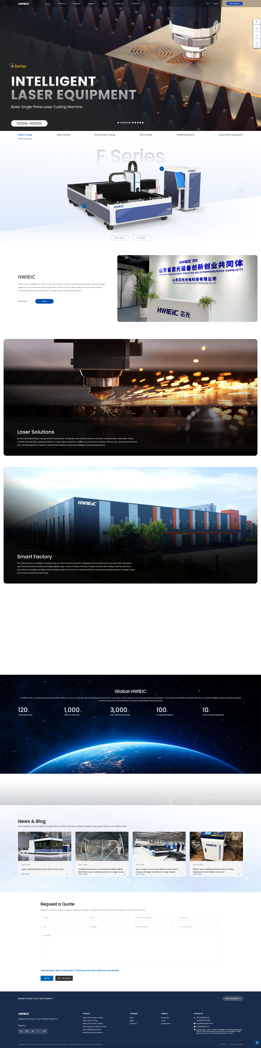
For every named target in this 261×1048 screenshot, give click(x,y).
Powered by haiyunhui (94, 1044)
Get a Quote (120, 238)
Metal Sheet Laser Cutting (93, 1017)
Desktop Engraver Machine (93, 1032)
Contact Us (119, 3)
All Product (141, 238)
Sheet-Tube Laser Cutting (93, 1023)
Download (165, 1017)
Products (61, 3)
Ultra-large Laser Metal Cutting (94, 1026)
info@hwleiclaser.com (204, 1023)
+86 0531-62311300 (203, 1020)
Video (44, 301)
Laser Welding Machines (92, 1029)
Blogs (132, 1020)
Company (135, 3)
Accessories (165, 1023)
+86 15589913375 (202, 1017)
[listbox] (216, 3)
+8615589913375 (202, 1026)
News (105, 3)
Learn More (22, 301)
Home (47, 3)
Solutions (76, 3)
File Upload (66, 978)
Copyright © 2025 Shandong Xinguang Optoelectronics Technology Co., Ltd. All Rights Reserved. (52, 1044)
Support (91, 3)
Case (163, 1020)
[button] (118, 122)
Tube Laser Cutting (90, 1020)
